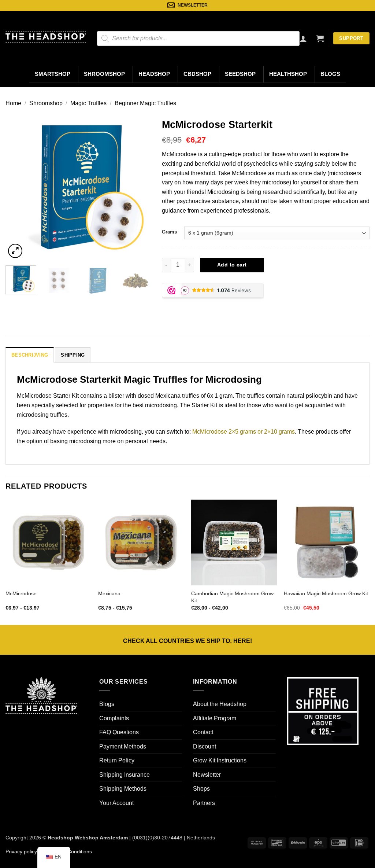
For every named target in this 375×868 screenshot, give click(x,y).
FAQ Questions (119, 732)
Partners (204, 803)
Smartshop (52, 74)
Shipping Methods (122, 789)
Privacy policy (21, 851)
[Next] (138, 187)
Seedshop (240, 74)
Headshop (154, 74)
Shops (201, 789)
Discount (204, 746)
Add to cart (232, 265)
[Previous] (17, 187)
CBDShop (197, 74)
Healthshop (288, 74)
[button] (320, 38)
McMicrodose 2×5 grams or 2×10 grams (243, 432)
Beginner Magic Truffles (145, 103)
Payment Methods (122, 746)
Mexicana (109, 593)
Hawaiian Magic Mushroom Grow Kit (326, 593)
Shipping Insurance (124, 775)
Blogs (330, 74)
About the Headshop (219, 704)
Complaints (114, 718)
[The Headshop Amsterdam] (45, 37)
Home (13, 103)
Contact (203, 732)
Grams (169, 232)
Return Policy (116, 760)
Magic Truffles (88, 103)
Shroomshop (104, 74)
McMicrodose (21, 593)
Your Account (116, 803)
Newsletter (207, 775)
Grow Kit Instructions (219, 760)
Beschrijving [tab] (29, 355)
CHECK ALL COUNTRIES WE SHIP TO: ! (187, 641)
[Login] (303, 38)
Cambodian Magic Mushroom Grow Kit (232, 597)
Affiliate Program (214, 718)
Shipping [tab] (73, 355)
